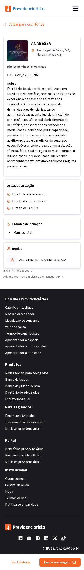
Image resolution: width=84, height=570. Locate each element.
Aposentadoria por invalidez (26, 346)
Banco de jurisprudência (22, 386)
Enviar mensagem (57, 562)
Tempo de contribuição (22, 333)
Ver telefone (21, 562)
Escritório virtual (17, 399)
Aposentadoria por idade (23, 353)
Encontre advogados (20, 416)
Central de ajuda (17, 485)
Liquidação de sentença (22, 320)
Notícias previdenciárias (22, 429)
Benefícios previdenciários (24, 449)
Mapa (9, 492)
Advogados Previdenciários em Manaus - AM (31, 277)
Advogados (22, 271)
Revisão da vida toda (20, 314)
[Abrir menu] (75, 8)
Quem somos (15, 479)
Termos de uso (15, 498)
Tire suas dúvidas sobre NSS (25, 422)
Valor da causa (15, 327)
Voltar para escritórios (26, 24)
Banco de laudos (17, 380)
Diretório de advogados (22, 392)
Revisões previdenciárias (23, 455)
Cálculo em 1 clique (19, 308)
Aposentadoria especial (22, 340)
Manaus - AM (23, 232)
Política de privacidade (21, 504)
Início (6, 271)
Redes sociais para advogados (26, 373)
